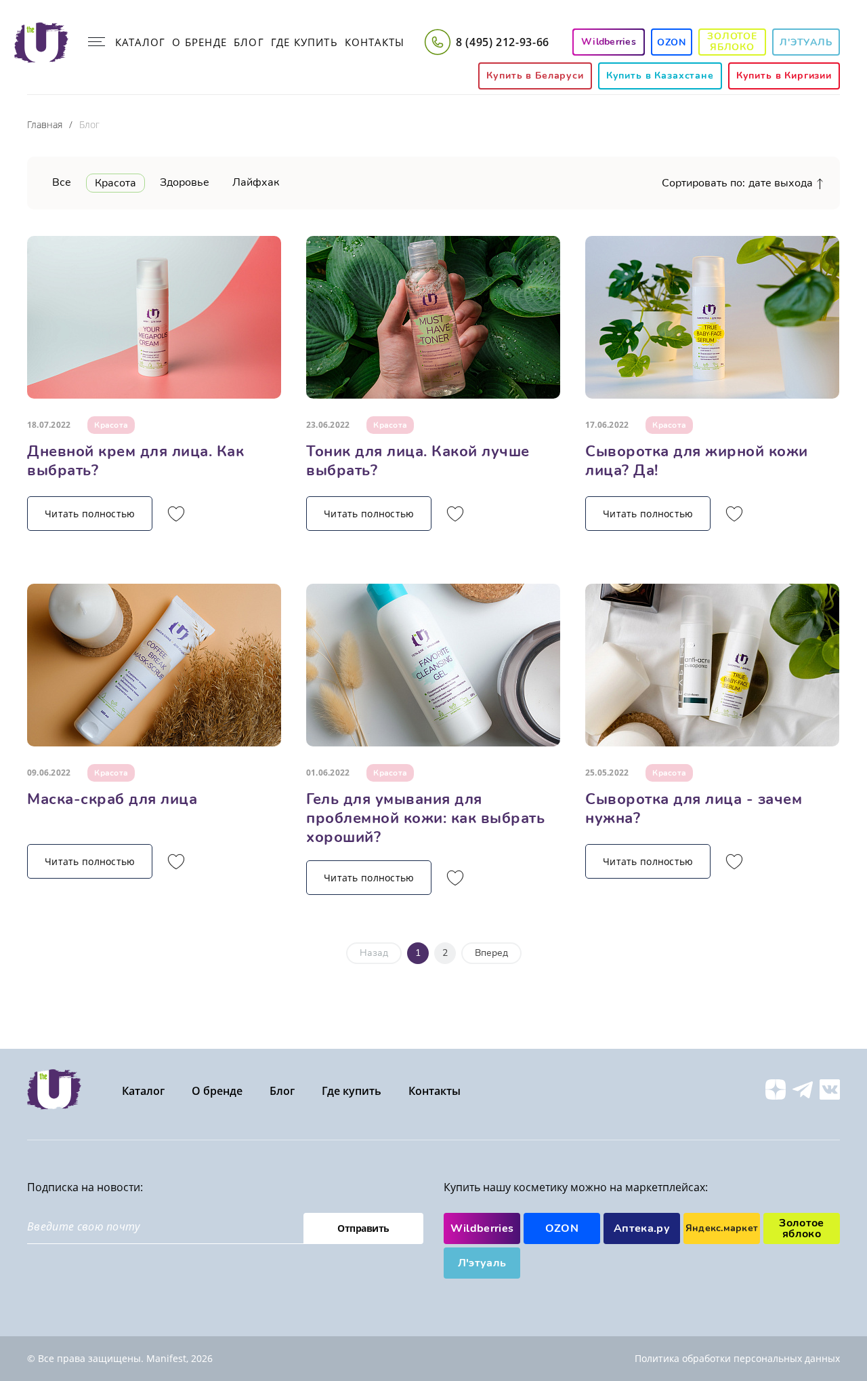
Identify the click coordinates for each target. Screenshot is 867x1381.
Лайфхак (255, 182)
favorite (176, 514)
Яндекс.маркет (722, 1228)
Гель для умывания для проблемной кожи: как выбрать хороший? (425, 818)
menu (96, 42)
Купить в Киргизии (784, 75)
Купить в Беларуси (534, 75)
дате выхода (780, 183)
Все (61, 182)
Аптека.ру (642, 1228)
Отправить (363, 1228)
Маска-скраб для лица (112, 799)
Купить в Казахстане (660, 75)
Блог (249, 42)
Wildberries (482, 1228)
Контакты (375, 42)
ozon (671, 42)
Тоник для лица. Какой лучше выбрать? (418, 461)
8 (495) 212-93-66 (502, 42)
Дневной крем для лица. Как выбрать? (135, 461)
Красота (115, 183)
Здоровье (184, 182)
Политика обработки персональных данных (737, 1358)
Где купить (304, 42)
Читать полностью (90, 513)
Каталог (140, 42)
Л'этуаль (806, 42)
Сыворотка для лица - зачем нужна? (693, 808)
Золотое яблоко (732, 42)
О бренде (199, 42)
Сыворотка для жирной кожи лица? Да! (696, 461)
